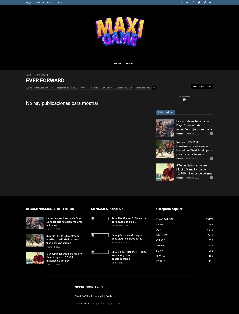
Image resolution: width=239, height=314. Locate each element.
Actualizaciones (143, 87)
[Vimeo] (204, 2)
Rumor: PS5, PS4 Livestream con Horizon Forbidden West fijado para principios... (62, 239)
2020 (75, 87)
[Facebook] (193, 2)
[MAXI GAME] (119, 31)
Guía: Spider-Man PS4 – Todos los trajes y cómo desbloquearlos (129, 255)
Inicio (28, 74)
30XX (83, 87)
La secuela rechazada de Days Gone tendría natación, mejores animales (194, 125)
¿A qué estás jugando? (37, 87)
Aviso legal (97, 296)
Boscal (179, 133)
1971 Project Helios (60, 87)
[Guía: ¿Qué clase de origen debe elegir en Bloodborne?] (100, 238)
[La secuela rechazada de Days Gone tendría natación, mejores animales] (165, 128)
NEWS (49, 2)
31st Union (93, 87)
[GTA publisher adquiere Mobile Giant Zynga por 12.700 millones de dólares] (165, 172)
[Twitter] (198, 2)
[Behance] (187, 2)
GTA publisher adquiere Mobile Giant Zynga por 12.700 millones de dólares (194, 169)
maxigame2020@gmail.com (106, 303)
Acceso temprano (123, 87)
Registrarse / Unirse (35, 2)
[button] (182, 2)
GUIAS (59, 2)
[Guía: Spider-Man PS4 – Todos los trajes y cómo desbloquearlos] (100, 255)
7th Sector (107, 87)
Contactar (111, 296)
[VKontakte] (210, 2)
